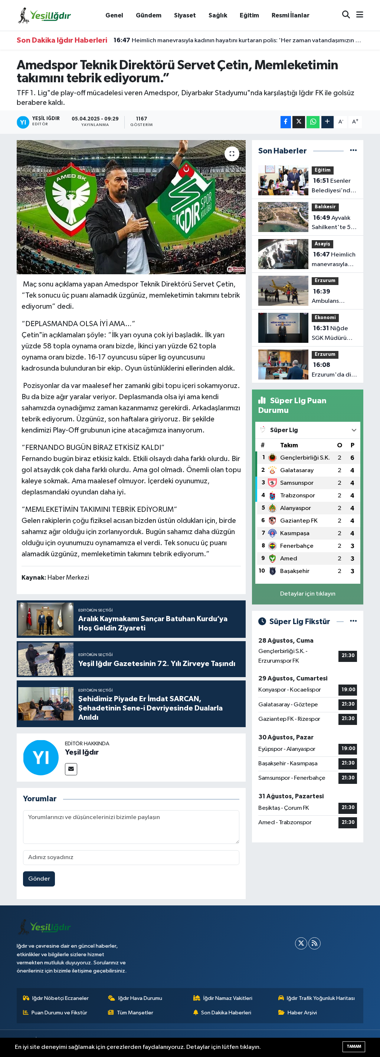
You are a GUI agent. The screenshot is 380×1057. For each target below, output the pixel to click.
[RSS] (314, 943)
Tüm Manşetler (135, 1012)
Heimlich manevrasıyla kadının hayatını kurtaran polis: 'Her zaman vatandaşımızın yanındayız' (239, 40)
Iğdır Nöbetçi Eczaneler (60, 998)
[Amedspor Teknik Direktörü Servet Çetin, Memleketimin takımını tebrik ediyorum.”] (131, 207)
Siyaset (185, 15)
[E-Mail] (71, 769)
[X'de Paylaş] (298, 122)
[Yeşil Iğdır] (41, 757)
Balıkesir (325, 207)
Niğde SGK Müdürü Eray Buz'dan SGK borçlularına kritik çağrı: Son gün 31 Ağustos (333, 334)
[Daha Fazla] (327, 122)
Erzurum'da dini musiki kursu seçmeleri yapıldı (334, 371)
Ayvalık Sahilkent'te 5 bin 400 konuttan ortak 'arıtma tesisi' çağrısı (332, 223)
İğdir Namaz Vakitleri (227, 998)
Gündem (148, 15)
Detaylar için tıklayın (307, 594)
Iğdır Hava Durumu (140, 998)
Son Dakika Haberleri (226, 1012)
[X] (301, 943)
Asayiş (322, 244)
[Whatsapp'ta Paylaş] (313, 122)
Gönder (39, 879)
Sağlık (218, 15)
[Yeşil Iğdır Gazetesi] (44, 15)
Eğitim (249, 15)
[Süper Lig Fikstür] (353, 622)
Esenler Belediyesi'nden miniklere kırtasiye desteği (334, 186)
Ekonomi (325, 317)
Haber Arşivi (302, 1012)
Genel (114, 15)
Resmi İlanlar (290, 15)
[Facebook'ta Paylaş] (286, 122)
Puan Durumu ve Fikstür (59, 1012)
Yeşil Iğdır (82, 752)
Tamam (354, 1046)
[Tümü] (353, 151)
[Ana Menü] (356, 15)
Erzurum (325, 280)
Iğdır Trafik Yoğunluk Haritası (321, 998)
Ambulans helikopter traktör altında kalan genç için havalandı (332, 297)
